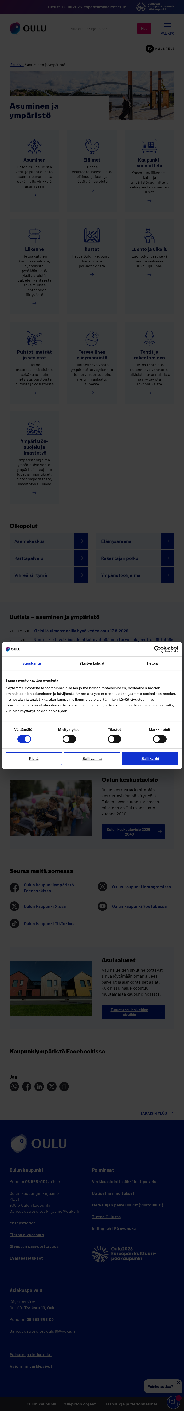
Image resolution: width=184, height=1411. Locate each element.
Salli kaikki (150, 759)
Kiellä (33, 759)
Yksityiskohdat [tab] (92, 663)
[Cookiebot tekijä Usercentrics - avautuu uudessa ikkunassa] (157, 649)
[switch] (69, 739)
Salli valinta (92, 759)
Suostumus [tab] (32, 663)
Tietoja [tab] (152, 663)
